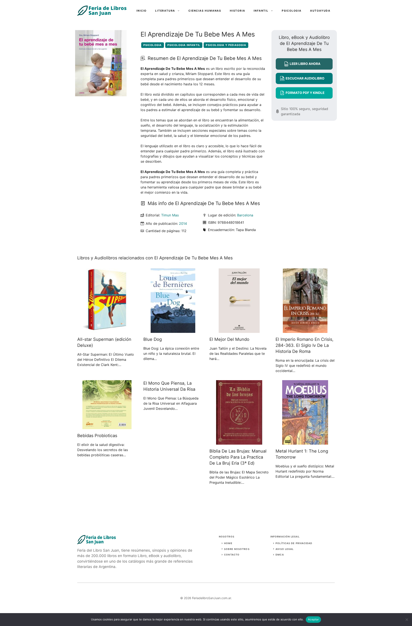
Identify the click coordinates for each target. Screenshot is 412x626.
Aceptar (313, 619)
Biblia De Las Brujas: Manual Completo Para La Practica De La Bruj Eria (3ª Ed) (238, 457)
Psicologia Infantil (183, 45)
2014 (183, 223)
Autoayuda (320, 10)
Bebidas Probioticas (97, 435)
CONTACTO (231, 554)
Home (228, 543)
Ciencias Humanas (204, 10)
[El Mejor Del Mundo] (239, 330)
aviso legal (285, 549)
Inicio (141, 10)
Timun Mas (170, 215)
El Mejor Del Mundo (229, 339)
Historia (237, 10)
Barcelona (245, 215)
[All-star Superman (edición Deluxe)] (107, 330)
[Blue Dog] (173, 330)
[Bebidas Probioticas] (107, 426)
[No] (406, 619)
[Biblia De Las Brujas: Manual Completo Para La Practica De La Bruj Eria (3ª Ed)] (239, 442)
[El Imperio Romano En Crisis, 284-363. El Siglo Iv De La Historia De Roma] (305, 330)
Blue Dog (152, 339)
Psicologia (291, 10)
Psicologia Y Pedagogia (226, 45)
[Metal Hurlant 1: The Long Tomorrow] (305, 442)
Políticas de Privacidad (294, 543)
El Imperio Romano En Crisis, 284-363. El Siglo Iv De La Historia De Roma (304, 345)
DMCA (280, 554)
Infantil (261, 10)
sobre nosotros (236, 549)
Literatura (165, 10)
